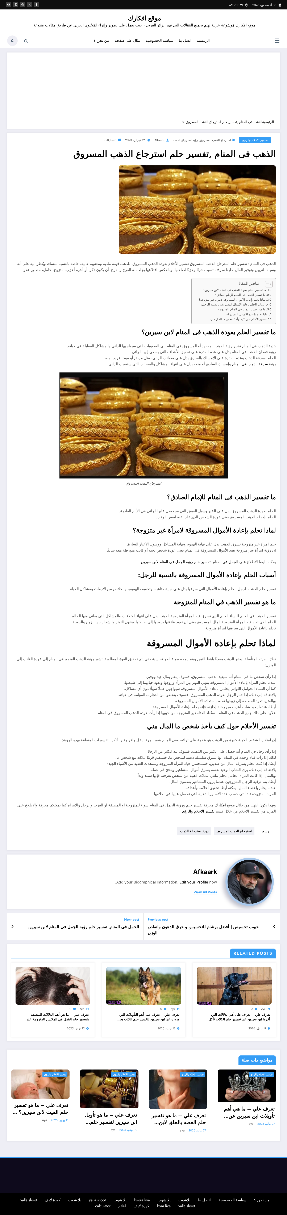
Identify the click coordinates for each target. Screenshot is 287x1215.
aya (263, 1009)
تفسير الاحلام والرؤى (255, 140)
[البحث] (26, 41)
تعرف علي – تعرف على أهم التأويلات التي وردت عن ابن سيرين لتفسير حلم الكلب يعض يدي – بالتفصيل (147, 1017)
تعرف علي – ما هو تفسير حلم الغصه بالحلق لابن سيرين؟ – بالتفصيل (179, 1119)
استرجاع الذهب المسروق (215, 140)
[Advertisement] (143, 88)
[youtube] (8, 4)
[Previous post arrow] (274, 926)
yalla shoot (97, 1200)
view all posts (205, 892)
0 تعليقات (110, 140)
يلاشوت (184, 1200)
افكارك (220, 805)
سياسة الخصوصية (159, 40)
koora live (142, 1200)
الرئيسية (203, 40)
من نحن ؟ (101, 40)
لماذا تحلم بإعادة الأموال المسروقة (247, 314)
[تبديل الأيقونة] (277, 41)
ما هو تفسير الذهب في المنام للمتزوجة (242, 309)
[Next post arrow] (12, 926)
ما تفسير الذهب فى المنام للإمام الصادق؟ (240, 295)
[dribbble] (22, 4)
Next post (131, 919)
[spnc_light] (12, 40)
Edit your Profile (193, 882)
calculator (103, 1206)
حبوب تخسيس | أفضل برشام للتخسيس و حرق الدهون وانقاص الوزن (203, 930)
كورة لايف (53, 1200)
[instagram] (15, 4)
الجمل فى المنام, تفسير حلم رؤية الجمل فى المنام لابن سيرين (189, 562)
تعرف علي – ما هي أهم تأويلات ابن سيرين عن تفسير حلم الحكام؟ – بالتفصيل (249, 1112)
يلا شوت (164, 1200)
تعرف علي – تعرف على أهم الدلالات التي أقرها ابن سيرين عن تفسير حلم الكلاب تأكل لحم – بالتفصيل (239, 1017)
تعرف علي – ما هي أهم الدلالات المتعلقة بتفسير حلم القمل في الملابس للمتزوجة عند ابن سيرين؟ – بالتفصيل (58, 1017)
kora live (164, 1206)
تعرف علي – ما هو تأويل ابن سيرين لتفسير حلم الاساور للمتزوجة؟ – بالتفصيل (111, 1118)
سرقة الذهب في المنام (250, 364)
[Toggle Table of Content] (266, 284)
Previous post (158, 919)
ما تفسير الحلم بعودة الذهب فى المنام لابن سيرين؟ (234, 290)
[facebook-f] (36, 4)
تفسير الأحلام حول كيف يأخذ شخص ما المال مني (238, 319)
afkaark (159, 140)
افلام (122, 1206)
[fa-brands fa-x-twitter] (29, 4)
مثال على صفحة (127, 40)
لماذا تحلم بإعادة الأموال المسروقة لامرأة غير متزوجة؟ (232, 300)
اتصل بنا (185, 40)
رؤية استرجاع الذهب (185, 140)
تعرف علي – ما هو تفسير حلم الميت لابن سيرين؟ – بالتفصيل (40, 1109)
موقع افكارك (144, 18)
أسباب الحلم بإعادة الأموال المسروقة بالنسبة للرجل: (233, 304)
